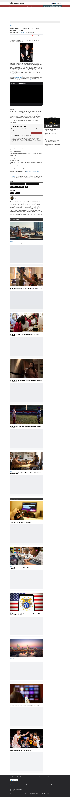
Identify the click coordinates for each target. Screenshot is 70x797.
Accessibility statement (14, 787)
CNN (26, 186)
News (13, 6)
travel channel (13, 186)
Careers (24, 787)
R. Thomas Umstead (14, 32)
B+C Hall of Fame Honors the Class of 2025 (52, 126)
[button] (59, 3)
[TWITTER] (16, 198)
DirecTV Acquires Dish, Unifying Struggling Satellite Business (52, 135)
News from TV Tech (30, 22)
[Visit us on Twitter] (54, 3)
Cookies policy (50, 784)
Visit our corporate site (51, 776)
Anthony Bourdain (34, 184)
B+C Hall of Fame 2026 (53, 22)
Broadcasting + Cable (25, 0)
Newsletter (40, 35)
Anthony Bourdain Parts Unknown (17, 184)
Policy (26, 6)
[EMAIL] (18, 198)
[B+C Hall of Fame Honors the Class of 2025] (52, 123)
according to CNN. (18, 77)
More (38, 6)
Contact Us (49, 787)
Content (16, 25)
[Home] (9, 6)
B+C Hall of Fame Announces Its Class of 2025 (52, 130)
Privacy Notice (13, 139)
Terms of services (24, 138)
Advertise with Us (38, 787)
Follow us (34, 35)
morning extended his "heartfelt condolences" (29, 108)
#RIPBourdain (29, 114)
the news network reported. (29, 79)
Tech (17, 6)
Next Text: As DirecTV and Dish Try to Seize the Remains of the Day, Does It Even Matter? (52, 140)
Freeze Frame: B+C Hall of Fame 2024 (53, 145)
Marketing (11, 25)
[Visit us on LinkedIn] (55, 3)
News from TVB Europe (41, 22)
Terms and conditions (14, 784)
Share (12, 35)
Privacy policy (37, 784)
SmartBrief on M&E (20, 22)
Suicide (27, 184)
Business (22, 6)
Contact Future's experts (27, 784)
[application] (26, 94)
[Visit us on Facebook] (52, 3)
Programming (32, 6)
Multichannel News (34, 0)
